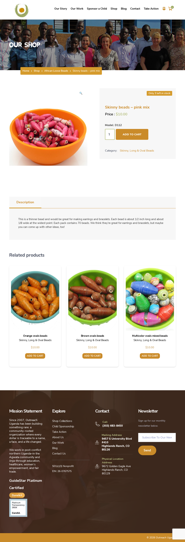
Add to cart (132, 134)
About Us (58, 437)
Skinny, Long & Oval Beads (137, 151)
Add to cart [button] (35, 356)
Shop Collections (62, 421)
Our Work (58, 443)
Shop (37, 71)
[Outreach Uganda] (21, 9)
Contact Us (59, 453)
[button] (80, 94)
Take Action (59, 432)
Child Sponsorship (63, 426)
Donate (16, 495)
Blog (55, 448)
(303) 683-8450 (112, 426)
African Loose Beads (56, 71)
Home (26, 71)
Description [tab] (25, 202)
